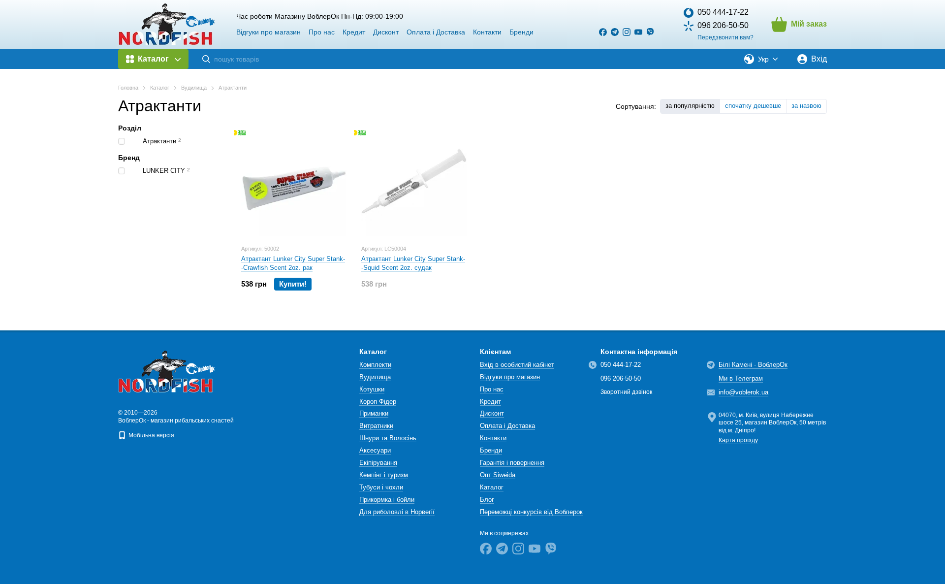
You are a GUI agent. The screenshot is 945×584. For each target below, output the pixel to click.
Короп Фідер (377, 401)
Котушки (371, 389)
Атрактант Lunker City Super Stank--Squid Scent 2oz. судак (413, 263)
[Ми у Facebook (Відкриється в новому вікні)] (603, 32)
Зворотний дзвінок (626, 392)
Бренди (521, 32)
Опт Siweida (497, 475)
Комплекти (375, 364)
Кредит (354, 32)
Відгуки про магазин (268, 32)
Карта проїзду (738, 440)
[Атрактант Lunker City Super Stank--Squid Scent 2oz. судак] (414, 183)
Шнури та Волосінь (387, 438)
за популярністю (690, 105)
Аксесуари (375, 450)
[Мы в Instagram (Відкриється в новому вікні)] (626, 32)
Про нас (322, 32)
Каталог (492, 487)
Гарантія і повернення (512, 462)
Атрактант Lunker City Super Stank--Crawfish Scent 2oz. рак (293, 263)
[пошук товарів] (206, 59)
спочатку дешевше (753, 105)
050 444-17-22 (723, 12)
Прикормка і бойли (386, 499)
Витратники (376, 425)
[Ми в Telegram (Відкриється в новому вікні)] (615, 32)
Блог (487, 499)
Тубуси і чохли (381, 487)
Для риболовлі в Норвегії (397, 512)
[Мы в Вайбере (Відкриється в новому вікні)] (650, 32)
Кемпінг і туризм (383, 475)
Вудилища (375, 377)
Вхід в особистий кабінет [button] (517, 364)
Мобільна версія (150, 435)
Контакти (487, 32)
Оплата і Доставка (436, 32)
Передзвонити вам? (725, 37)
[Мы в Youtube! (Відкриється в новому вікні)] (638, 32)
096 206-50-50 (723, 25)
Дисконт (386, 32)
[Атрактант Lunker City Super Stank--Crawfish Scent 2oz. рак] (293, 183)
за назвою (806, 105)
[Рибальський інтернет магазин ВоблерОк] (167, 371)
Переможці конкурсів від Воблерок (531, 512)
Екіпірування (378, 462)
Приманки (373, 413)
